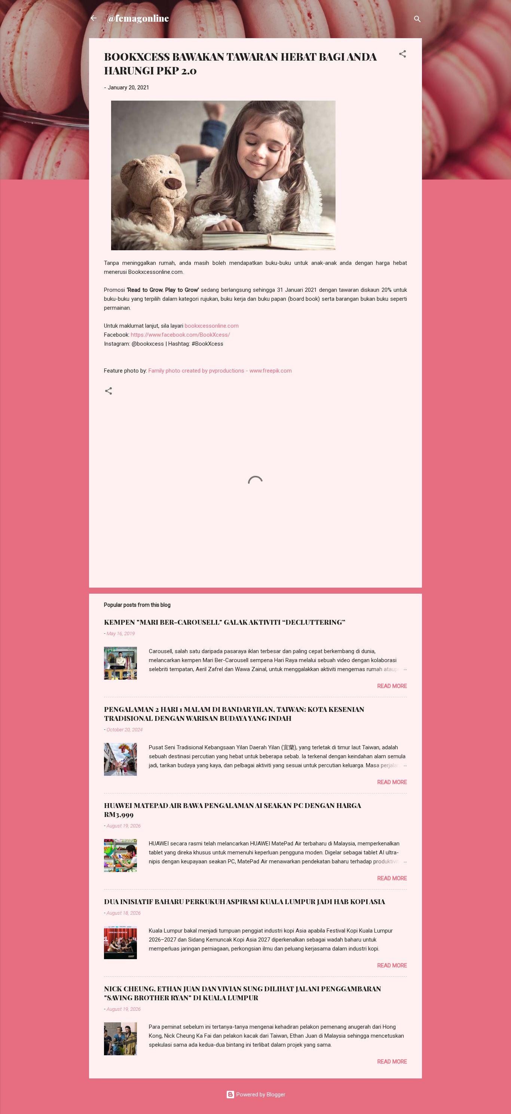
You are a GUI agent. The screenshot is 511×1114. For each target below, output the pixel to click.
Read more (392, 686)
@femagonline (138, 18)
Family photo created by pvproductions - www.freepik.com (220, 370)
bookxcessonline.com (212, 325)
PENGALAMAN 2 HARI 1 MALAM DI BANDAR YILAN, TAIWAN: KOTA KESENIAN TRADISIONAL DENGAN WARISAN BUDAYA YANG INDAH (234, 714)
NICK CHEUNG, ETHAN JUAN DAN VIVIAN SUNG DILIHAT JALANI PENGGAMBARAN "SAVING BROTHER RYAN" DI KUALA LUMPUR (242, 993)
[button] (402, 55)
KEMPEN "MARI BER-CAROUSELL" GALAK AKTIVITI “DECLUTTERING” (224, 622)
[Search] (417, 20)
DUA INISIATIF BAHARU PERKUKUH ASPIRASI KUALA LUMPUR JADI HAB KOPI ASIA (244, 901)
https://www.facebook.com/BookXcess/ (180, 334)
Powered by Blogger (260, 1094)
